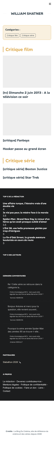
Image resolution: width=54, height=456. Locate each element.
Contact (6, 391)
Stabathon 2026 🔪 (12, 362)
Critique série (28, 35)
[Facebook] (4, 423)
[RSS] (49, 423)
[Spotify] (44, 423)
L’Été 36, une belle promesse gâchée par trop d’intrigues (25, 229)
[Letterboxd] (38, 423)
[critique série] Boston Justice (25, 169)
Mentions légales (11, 384)
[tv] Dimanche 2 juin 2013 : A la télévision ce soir (26, 95)
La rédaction (9, 381)
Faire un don (30, 387)
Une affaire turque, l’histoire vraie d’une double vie (24, 205)
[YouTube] (21, 423)
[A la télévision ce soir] (27, 72)
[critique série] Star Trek (21, 177)
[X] (10, 423)
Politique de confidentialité (33, 384)
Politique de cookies (12, 387)
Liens (40, 387)
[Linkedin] (27, 423)
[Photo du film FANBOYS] (27, 119)
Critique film (12, 35)
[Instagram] (16, 423)
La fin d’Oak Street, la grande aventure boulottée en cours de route (24, 239)
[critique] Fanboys (16, 140)
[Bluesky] (32, 423)
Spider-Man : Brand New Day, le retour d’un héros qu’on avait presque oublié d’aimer (26, 220)
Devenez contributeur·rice (29, 381)
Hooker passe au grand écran (24, 149)
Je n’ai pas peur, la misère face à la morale (25, 212)
